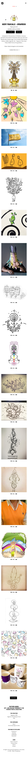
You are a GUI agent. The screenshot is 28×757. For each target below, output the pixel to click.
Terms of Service (14, 741)
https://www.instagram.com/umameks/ (14, 46)
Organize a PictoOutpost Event (14, 716)
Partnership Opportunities (14, 725)
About (14, 724)
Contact (14, 746)
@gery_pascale (14, 26)
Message (19, 32)
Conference (14, 731)
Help (14, 718)
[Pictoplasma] (2, 3)
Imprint (14, 744)
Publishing (14, 734)
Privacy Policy (14, 743)
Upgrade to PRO (14, 715)
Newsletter (14, 735)
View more (13, 697)
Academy (14, 732)
